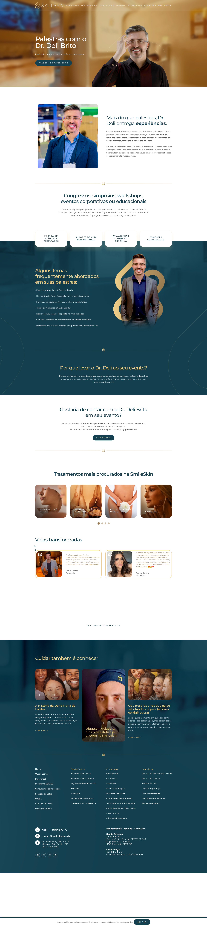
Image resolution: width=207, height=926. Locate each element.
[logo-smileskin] (49, 5)
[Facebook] (37, 855)
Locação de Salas (43, 794)
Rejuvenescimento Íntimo (83, 783)
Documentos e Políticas (153, 798)
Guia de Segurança (151, 788)
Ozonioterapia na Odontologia (121, 808)
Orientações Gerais (151, 793)
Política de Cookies (151, 778)
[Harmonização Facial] (50, 501)
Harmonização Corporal (82, 778)
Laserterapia (112, 813)
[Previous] (35, 546)
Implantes (111, 783)
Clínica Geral (112, 773)
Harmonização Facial (81, 773)
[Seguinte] (35, 550)
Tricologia (75, 793)
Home (38, 769)
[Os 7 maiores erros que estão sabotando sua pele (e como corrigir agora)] (150, 704)
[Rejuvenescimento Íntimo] (121, 501)
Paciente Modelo (43, 809)
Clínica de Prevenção (116, 818)
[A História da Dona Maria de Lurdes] (57, 701)
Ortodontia (111, 778)
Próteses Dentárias (115, 793)
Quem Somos (41, 774)
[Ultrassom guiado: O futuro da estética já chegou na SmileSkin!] (103, 705)
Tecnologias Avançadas (82, 798)
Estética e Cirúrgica (115, 788)
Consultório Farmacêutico (47, 789)
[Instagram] (43, 855)
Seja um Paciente (43, 804)
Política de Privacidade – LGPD (157, 773)
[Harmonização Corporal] (86, 501)
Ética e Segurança (151, 803)
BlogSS (38, 799)
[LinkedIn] (55, 855)
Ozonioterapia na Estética (83, 803)
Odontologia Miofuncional (119, 798)
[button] (78, 5)
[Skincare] (156, 501)
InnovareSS (40, 779)
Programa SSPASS (44, 784)
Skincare (75, 788)
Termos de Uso (149, 783)
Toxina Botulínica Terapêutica (120, 803)
